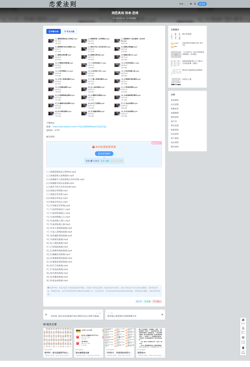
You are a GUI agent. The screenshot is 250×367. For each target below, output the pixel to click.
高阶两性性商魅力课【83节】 (192, 44)
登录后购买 (105, 154)
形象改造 (175, 108)
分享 (140, 301)
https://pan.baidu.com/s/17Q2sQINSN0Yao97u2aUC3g (79, 126)
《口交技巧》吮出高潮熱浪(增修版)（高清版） (193, 53)
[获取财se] (150, 337)
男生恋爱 (175, 125)
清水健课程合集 (82, 352)
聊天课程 (175, 146)
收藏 (148, 301)
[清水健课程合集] (88, 337)
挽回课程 (175, 117)
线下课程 (175, 138)
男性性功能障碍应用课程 (192, 70)
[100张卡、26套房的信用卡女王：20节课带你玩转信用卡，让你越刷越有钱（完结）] (119, 337)
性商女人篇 (186, 79)
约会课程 (175, 134)
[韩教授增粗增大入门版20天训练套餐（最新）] (176, 63)
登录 (203, 4)
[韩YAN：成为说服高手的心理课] (57, 337)
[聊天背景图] (176, 36)
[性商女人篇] (176, 81)
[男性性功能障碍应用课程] (176, 72)
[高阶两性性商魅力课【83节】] (176, 45)
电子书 (174, 121)
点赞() (158, 301)
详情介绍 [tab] (54, 31)
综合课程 (175, 142)
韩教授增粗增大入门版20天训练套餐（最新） (192, 62)
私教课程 (175, 129)
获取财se (142, 352)
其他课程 (132, 18)
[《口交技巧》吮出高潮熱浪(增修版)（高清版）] (176, 54)
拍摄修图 (175, 112)
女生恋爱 (175, 104)
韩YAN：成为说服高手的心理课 (57, 353)
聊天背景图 (186, 34)
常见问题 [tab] (70, 31)
